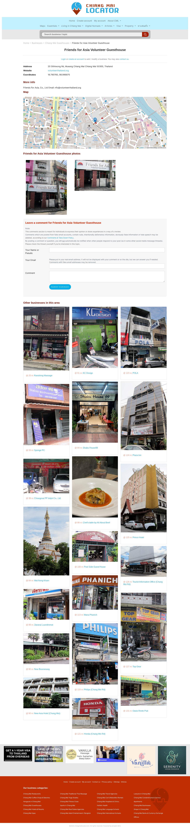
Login (63, 59)
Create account (84, 20)
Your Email (30, 260)
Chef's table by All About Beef (96, 522)
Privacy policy (107, 782)
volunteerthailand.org (58, 70)
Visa (118, 26)
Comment (30, 273)
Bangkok (87, 813)
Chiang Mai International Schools (109, 813)
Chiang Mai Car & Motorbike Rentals (110, 798)
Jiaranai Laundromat (43, 625)
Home (72, 20)
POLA (135, 373)
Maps (42, 26)
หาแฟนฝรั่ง (143, 26)
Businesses (37, 43)
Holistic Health (102, 805)
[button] (95, 120)
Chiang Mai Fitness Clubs (69, 801)
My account (100, 20)
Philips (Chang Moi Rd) (94, 690)
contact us (124, 59)
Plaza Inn (137, 455)
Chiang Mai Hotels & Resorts (33, 809)
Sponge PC (39, 450)
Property (129, 26)
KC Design (88, 373)
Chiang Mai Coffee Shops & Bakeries (36, 798)
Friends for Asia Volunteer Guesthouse (90, 43)
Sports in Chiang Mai (67, 805)
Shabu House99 (90, 448)
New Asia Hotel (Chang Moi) (47, 713)
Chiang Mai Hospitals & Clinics (108, 801)
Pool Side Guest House (95, 567)
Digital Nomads (93, 26)
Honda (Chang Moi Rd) (94, 734)
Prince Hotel (138, 537)
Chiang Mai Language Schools (108, 809)
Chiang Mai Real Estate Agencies (72, 809)
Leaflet (141, 147)
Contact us (96, 782)
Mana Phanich (90, 615)
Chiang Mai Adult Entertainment (71, 813)
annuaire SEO (116, 826)
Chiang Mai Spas (29, 813)
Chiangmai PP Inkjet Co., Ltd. (47, 498)
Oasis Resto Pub (140, 711)
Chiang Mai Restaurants (32, 794)
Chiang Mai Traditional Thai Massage (73, 794)
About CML (113, 20)
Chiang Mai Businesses (142, 805)
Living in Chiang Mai (71, 26)
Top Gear (137, 666)
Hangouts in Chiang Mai (32, 801)
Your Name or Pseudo (32, 251)
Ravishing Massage (43, 375)
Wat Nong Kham (41, 580)
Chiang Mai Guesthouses (57, 43)
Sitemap (117, 782)
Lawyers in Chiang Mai (142, 794)
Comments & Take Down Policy (60, 238)
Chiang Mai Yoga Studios (69, 798)
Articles (109, 26)
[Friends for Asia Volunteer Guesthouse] (46, 187)
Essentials (52, 26)
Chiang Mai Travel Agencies (107, 794)
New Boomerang (42, 669)
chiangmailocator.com (81, 826)
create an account (76, 59)
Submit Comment (60, 287)
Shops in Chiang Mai (141, 809)
